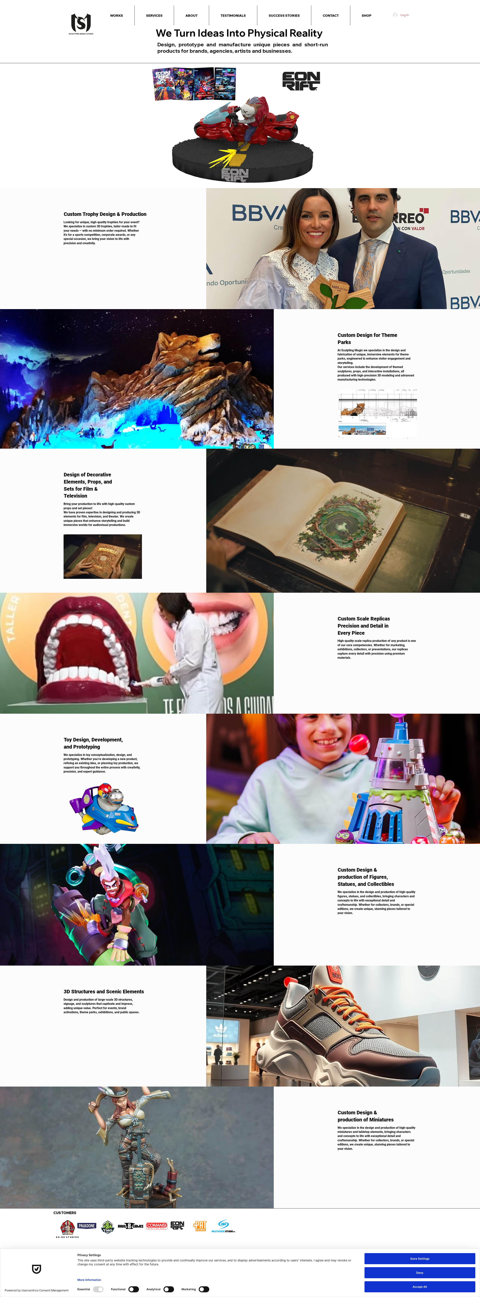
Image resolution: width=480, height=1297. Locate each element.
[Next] (459, 159)
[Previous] (21, 159)
